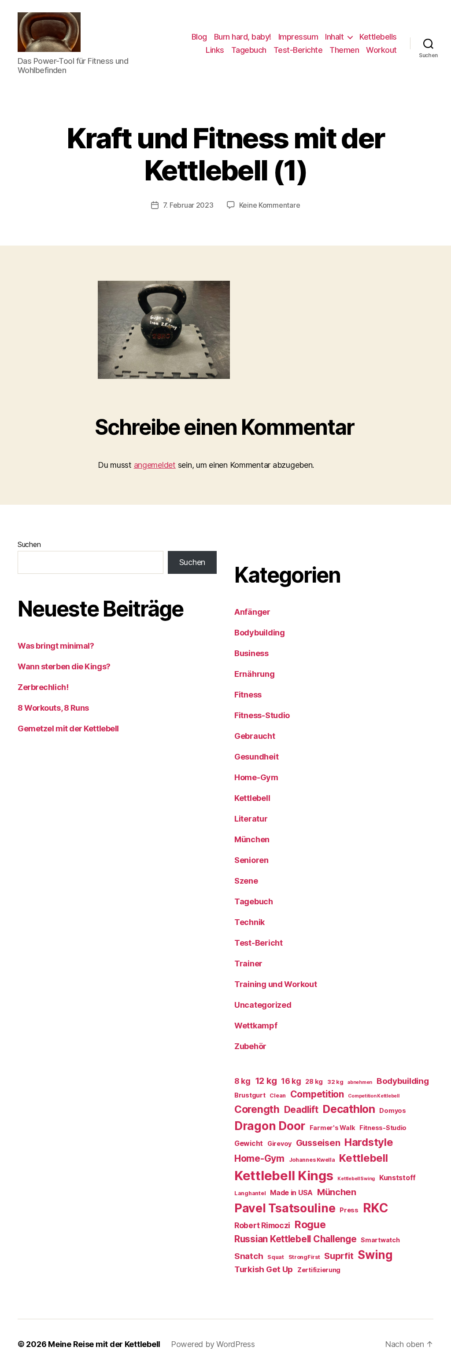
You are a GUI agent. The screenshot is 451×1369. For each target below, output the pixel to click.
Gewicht (248, 1143)
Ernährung (254, 674)
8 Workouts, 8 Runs (53, 707)
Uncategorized (263, 1004)
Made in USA (291, 1193)
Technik (249, 922)
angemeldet (155, 465)
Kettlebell (252, 798)
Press (349, 1210)
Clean (278, 1095)
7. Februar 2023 (188, 205)
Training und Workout (275, 984)
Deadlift (301, 1109)
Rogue (310, 1225)
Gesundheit (256, 756)
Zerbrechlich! (43, 687)
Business (251, 653)
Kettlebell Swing (356, 1179)
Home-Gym (256, 777)
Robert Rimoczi (262, 1225)
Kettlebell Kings (283, 1175)
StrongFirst (304, 1257)
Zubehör (250, 1046)
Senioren (251, 860)
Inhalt (334, 36)
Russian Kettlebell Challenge (295, 1238)
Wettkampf (255, 1025)
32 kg (335, 1082)
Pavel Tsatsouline (284, 1208)
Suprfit (338, 1256)
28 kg (314, 1081)
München (252, 839)
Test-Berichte (298, 50)
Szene (246, 880)
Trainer (248, 963)
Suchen (29, 544)
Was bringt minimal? (56, 645)
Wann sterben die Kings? (64, 666)
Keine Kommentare (269, 205)
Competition (317, 1094)
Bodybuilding (259, 632)
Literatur (251, 818)
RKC (375, 1207)
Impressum (298, 36)
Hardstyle (368, 1142)
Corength (257, 1109)
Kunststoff (397, 1178)
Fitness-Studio (262, 715)
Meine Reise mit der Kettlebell (104, 1344)
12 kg (266, 1080)
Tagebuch (248, 50)
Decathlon (348, 1109)
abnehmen (359, 1082)
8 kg (242, 1081)
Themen (344, 50)
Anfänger (252, 612)
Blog (199, 36)
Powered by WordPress (213, 1344)
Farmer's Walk (332, 1127)
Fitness (248, 694)
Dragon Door (269, 1126)
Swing (375, 1255)
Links (215, 50)
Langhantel (250, 1193)
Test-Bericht (258, 942)
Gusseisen (318, 1143)
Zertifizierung (318, 1270)
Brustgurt (250, 1095)
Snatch (248, 1256)
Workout (381, 50)
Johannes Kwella (312, 1159)
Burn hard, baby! (242, 36)
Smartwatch (380, 1240)
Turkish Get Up (263, 1269)
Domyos (392, 1110)
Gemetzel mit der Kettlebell (68, 728)
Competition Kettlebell (373, 1096)
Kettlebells (378, 36)
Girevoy (279, 1143)
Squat (275, 1257)
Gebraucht (254, 736)
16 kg (291, 1081)
